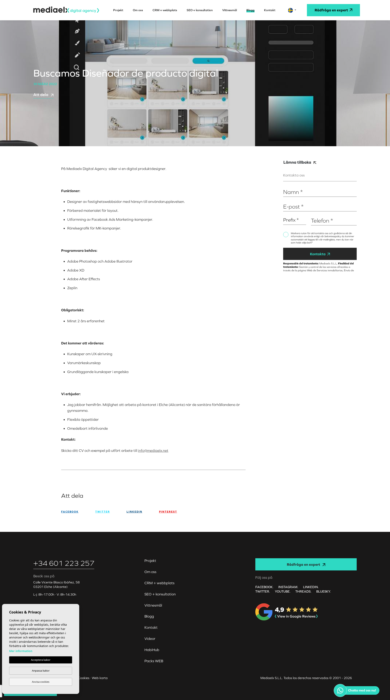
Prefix (287, 214)
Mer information (20, 651)
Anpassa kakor (41, 670)
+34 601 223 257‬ (63, 563)
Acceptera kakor (40, 660)
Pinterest (168, 511)
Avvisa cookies (40, 682)
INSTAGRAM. (288, 587)
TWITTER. (262, 591)
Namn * (288, 185)
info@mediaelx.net (153, 450)
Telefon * (317, 214)
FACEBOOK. (264, 587)
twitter (102, 511)
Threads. (303, 591)
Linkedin (134, 511)
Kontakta (318, 254)
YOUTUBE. (282, 591)
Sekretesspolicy (333, 236)
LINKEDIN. (311, 587)
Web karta (100, 678)
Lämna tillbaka (297, 162)
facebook (70, 511)
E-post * (288, 200)
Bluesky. (323, 591)
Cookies (83, 678)
